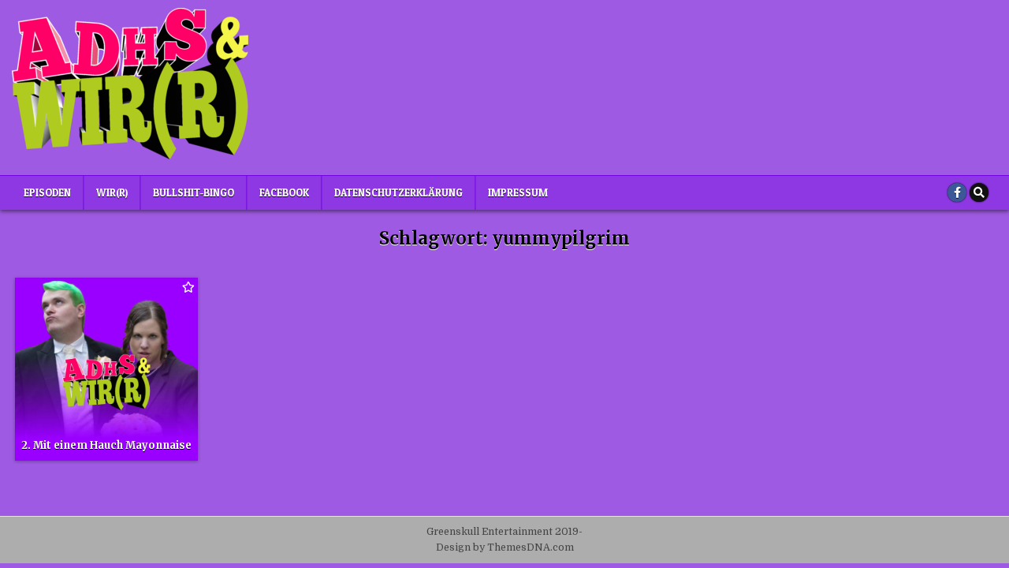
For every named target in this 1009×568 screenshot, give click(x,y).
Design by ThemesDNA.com (505, 547)
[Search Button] (979, 192)
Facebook (284, 192)
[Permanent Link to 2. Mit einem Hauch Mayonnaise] (106, 369)
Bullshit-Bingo (193, 192)
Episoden (47, 192)
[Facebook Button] (957, 192)
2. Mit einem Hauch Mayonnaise (106, 445)
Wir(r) (112, 192)
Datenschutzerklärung (398, 192)
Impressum (518, 192)
